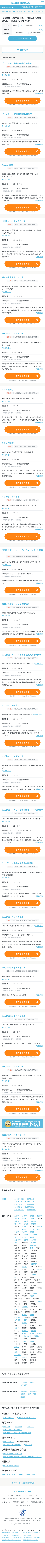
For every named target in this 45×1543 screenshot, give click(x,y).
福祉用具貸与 (20, 32)
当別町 (16, 1242)
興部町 (24, 1323)
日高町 (33, 1331)
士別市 (16, 1229)
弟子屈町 (17, 1355)
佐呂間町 (17, 1320)
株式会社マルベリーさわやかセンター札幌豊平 (22, 809)
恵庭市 (24, 1237)
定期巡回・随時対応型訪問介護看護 (17, 1432)
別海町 (16, 1357)
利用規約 (18, 1495)
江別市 (24, 1226)
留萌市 (33, 1221)
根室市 (39, 1229)
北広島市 (17, 1240)
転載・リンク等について (10, 1499)
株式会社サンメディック (12, 756)
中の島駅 (24, 1382)
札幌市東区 (18, 1201)
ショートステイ (9, 1474)
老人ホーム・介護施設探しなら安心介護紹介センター (28, 1532)
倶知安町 (34, 1264)
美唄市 (33, 1224)
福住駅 (23, 1397)
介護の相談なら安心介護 (8, 1532)
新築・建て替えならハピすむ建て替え (29, 1537)
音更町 (36, 1336)
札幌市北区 (30, 1199)
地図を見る (7, 75)
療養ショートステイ (28, 1474)
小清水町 (17, 1317)
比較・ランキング (37, 1499)
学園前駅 (24, 1391)
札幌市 (4, 1199)
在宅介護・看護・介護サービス (26, 11)
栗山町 (16, 1277)
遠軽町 (26, 1320)
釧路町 (16, 1352)
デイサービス (8, 1441)
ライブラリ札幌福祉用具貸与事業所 (17, 863)
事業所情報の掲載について (20, 1502)
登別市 (16, 1237)
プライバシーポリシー (30, 1495)
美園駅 (23, 1394)
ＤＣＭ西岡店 (8, 389)
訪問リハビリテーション (12, 1429)
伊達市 (32, 1237)
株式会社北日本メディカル (13, 967)
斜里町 (24, 1315)
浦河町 (32, 1333)
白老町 (16, 1328)
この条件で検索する (23, 38)
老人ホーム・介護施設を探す (23, 1483)
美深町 (32, 1296)
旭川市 (32, 1216)
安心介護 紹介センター (8, 11)
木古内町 (33, 1245)
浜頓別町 (25, 1307)
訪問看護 (18, 1426)
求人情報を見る (22, 100)
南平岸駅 (24, 1385)
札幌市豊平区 (19, 1204)
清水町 (24, 1341)
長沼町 (33, 1274)
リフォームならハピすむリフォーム (10, 1537)
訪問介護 (6, 1426)
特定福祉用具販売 (36, 32)
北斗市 (33, 1240)
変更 (20, 25)
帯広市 (24, 1218)
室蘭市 (39, 1216)
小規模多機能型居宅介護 (12, 1453)
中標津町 (25, 1357)
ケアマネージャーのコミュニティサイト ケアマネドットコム (16, 1535)
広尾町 (16, 1347)
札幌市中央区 (19, 1199)
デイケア (28, 1444)
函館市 (16, 1216)
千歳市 (16, 1232)
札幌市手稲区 (19, 1210)
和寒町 (35, 1293)
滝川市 (24, 1232)
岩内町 (24, 1267)
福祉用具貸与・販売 (11, 1465)
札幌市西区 (18, 1207)
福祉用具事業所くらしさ (12, 277)
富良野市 (34, 1234)
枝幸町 (16, 1309)
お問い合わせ (6, 1502)
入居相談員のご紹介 (37, 1502)
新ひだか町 (27, 1336)
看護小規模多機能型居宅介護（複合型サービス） (22, 1456)
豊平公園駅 (33, 1391)
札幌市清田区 (31, 1210)
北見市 (32, 1218)
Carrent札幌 (7, 164)
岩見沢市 (17, 1221)
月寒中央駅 (32, 1394)
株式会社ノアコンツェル (12, 916)
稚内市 (26, 1224)
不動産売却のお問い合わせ (22, 1505)
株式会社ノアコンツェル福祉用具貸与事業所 (21, 654)
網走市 (26, 1221)
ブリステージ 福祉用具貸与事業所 (17, 63)
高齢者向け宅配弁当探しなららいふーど (11, 1540)
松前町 (33, 1242)
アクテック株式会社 (10, 496)
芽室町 (32, 1341)
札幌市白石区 (29, 1201)
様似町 (39, 1333)
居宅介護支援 (8, 1417)
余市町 (39, 1269)
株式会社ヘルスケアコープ (13, 221)
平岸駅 (32, 1382)
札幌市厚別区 (29, 1207)
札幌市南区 (30, 1204)
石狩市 (26, 1240)
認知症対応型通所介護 (12, 1444)
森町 (31, 1248)
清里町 (32, 1315)
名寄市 (24, 1229)
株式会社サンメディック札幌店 (15, 603)
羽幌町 (39, 1301)
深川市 (26, 1234)
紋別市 (39, 1226)
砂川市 (32, 1232)
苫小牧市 (17, 1224)
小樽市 (24, 1216)
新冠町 (24, 1333)
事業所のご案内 (24, 1499)
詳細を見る (39, 93)
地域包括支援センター (27, 1417)
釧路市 (16, 1218)
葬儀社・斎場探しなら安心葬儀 (30, 1540)
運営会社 (10, 1495)
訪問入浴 (30, 1426)
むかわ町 (25, 1331)
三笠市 (32, 1229)
